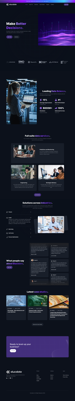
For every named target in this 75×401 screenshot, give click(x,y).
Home (26, 4)
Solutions (36, 4)
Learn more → (46, 1)
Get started (37, 194)
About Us (31, 4)
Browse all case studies (37, 324)
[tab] (18, 213)
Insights (47, 4)
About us (51, 375)
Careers (52, 4)
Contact (51, 378)
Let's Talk (66, 4)
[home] (11, 4)
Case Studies (42, 4)
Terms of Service (66, 375)
